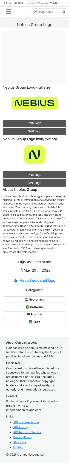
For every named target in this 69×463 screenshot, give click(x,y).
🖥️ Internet (34, 314)
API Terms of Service (27, 432)
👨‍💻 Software (34, 307)
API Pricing (20, 427)
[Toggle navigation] (8, 11)
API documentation (26, 422)
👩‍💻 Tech (34, 322)
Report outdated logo (37, 280)
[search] (62, 12)
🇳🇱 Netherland (34, 299)
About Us (19, 442)
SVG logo (34, 131)
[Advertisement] (34, 56)
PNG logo (34, 123)
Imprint (18, 447)
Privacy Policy (22, 437)
